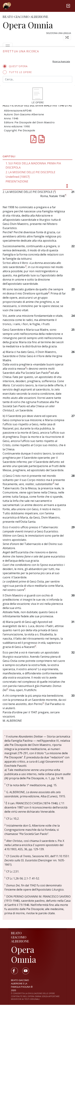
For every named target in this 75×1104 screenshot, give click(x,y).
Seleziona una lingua (58, 33)
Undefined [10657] (17, 177)
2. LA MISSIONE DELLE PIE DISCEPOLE (30, 172)
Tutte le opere (20, 72)
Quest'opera (18, 66)
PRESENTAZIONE (17, 181)
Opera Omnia (28, 24)
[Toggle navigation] (68, 6)
